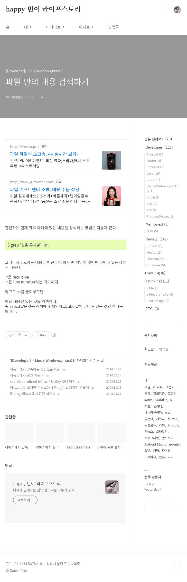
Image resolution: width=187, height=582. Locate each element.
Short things (158, 300)
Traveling (154, 272)
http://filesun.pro (24, 147)
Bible (153, 288)
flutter (172, 418)
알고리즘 (159, 393)
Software (156, 265)
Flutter (154, 160)
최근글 (149, 348)
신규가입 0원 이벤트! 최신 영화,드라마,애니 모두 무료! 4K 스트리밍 (50, 162)
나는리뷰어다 (153, 412)
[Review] (156, 239)
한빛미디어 (166, 457)
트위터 (171, 507)
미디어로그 (55, 27)
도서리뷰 (150, 457)
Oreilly (158, 387)
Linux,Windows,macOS (55, 360)
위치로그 (86, 27)
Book (154, 246)
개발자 (160, 418)
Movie (154, 252)
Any (152, 210)
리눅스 (148, 431)
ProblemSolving (160, 216)
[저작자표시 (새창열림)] (54, 335)
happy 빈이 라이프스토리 (43, 9)
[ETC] (151, 308)
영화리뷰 (161, 399)
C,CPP (153, 179)
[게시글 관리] (25, 335)
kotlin (148, 399)
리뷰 (162, 425)
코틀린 (172, 393)
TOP (177, 566)
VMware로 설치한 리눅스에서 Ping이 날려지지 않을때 (49, 387)
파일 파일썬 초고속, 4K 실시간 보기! (44, 154)
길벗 (147, 450)
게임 (147, 393)
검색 (166, 9)
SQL (152, 203)
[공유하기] (19, 335)
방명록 (113, 27)
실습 (168, 412)
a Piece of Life (160, 294)
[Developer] (21, 360)
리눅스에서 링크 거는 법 (27, 375)
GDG (152, 231)
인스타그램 (160, 507)
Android (155, 154)
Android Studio (155, 444)
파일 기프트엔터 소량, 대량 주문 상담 (44, 189)
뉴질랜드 (150, 425)
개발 (147, 406)
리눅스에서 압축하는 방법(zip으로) (35, 369)
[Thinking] (156, 281)
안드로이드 (169, 438)
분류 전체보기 (159, 138)
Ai (171, 399)
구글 (147, 387)
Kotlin (153, 197)
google (174, 444)
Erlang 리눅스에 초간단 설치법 (33, 393)
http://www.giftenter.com (31, 182)
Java (153, 173)
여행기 (170, 387)
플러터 (157, 406)
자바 (156, 450)
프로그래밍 (151, 438)
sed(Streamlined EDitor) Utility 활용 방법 (42, 381)
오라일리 (162, 431)
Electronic (157, 258)
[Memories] (156, 224)
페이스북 (148, 507)
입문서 (148, 418)
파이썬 (166, 450)
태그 (27, 27)
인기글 (163, 348)
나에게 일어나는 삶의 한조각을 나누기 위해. (44, 490)
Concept (155, 167)
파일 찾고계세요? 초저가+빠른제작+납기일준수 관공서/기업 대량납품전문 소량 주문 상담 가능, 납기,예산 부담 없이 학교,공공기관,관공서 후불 (50, 198)
